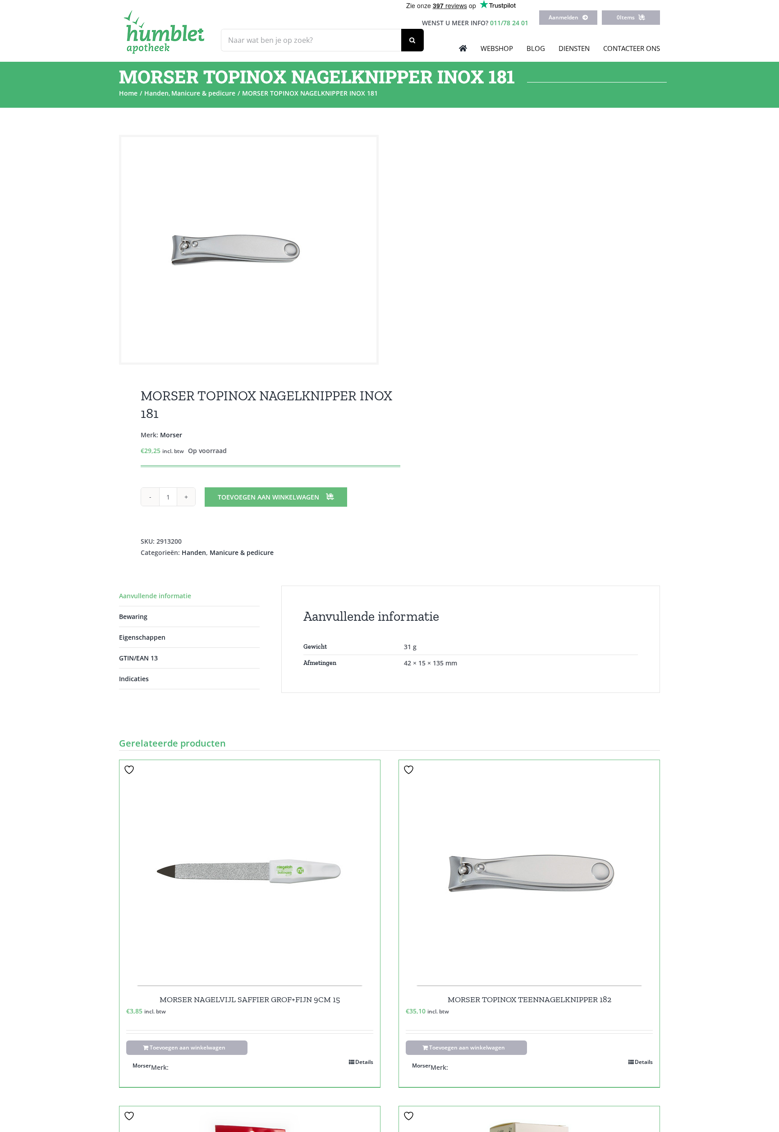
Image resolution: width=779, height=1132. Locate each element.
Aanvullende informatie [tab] (155, 595)
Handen (194, 552)
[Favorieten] (130, 769)
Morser (171, 435)
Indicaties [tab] (134, 678)
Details (364, 1062)
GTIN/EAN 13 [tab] (138, 658)
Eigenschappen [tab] (142, 637)
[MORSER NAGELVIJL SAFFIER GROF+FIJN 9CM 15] (249, 872)
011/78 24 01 (509, 22)
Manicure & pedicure (242, 552)
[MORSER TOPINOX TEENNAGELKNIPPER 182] (529, 872)
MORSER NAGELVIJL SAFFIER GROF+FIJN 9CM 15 (250, 999)
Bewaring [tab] (133, 616)
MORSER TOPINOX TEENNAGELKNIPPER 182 (529, 999)
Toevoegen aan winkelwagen (268, 497)
